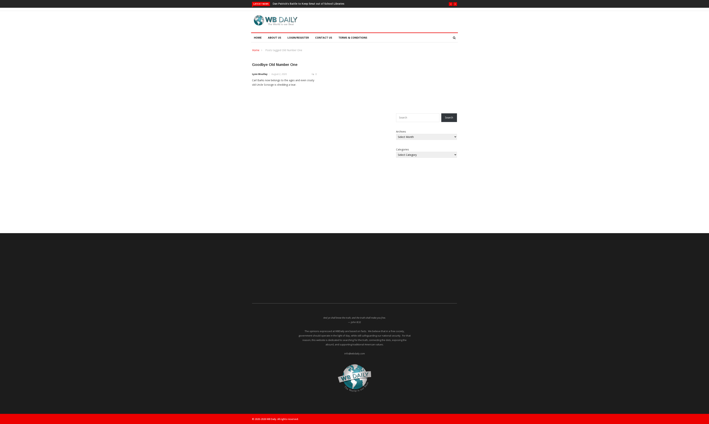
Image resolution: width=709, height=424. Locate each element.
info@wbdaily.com (354, 353)
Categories (402, 149)
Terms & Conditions (352, 37)
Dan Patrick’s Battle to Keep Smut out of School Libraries (308, 3)
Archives (401, 131)
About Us (274, 37)
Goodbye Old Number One (274, 65)
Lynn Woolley (260, 74)
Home (258, 37)
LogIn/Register (298, 37)
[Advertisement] (372, 21)
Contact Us (323, 37)
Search (449, 117)
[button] (451, 4)
